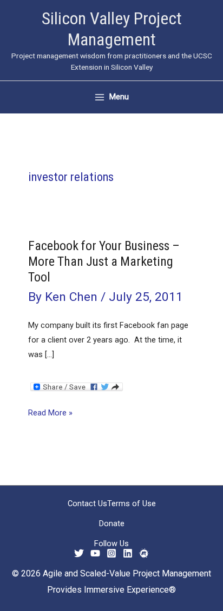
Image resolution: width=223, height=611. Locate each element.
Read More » (50, 413)
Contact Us (87, 503)
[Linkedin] (128, 553)
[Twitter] (79, 553)
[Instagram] (111, 553)
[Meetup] (144, 553)
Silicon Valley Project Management (112, 29)
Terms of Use (131, 503)
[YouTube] (95, 553)
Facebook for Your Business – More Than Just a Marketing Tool (104, 261)
